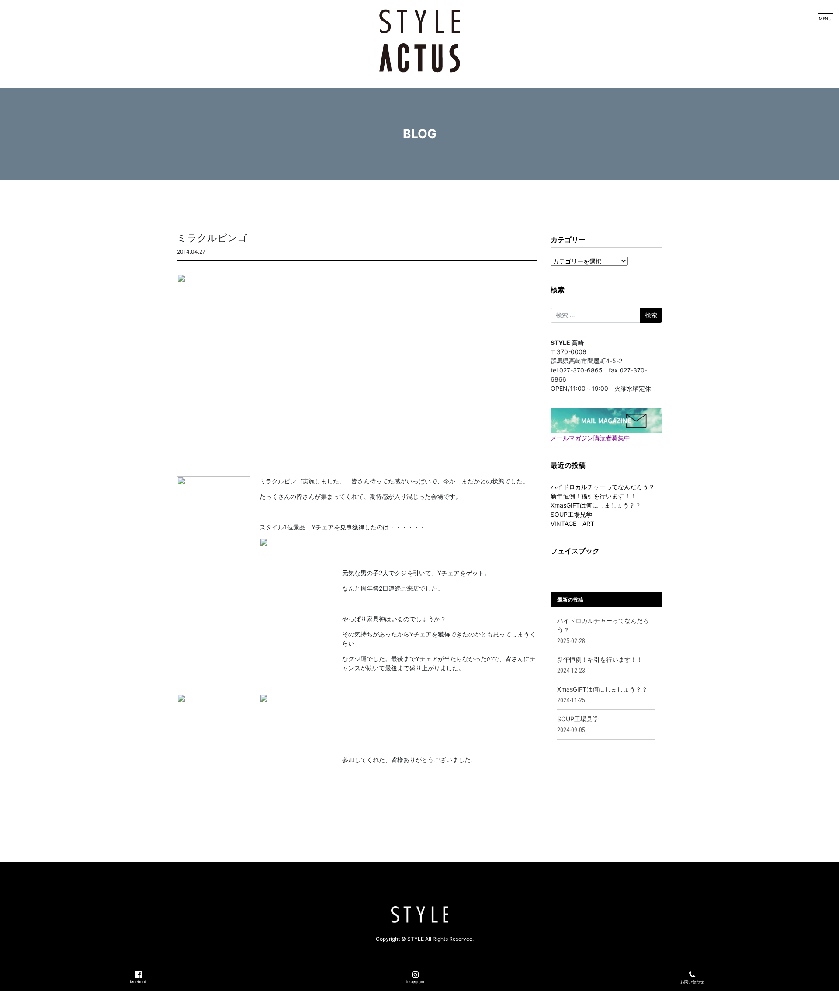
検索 (558, 289)
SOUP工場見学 (571, 514)
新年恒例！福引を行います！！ (593, 496)
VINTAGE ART (572, 523)
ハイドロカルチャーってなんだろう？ (603, 486)
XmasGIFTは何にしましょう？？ (596, 505)
